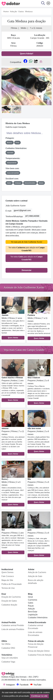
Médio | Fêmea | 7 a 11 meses (39, 326)
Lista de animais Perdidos (12, 629)
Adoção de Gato (35, 576)
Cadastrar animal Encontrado (35, 626)
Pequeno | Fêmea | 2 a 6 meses (39, 490)
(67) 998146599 (32, 216)
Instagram (10, 685)
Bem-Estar (32, 612)
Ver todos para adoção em (27, 249)
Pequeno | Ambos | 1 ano (13, 389)
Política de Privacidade (11, 584)
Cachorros (32, 600)
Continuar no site (39, 696)
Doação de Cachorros (11, 597)
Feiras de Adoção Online (39, 651)
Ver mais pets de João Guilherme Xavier (26, 242)
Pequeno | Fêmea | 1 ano (13, 541)
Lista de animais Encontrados (35, 633)
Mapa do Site (7, 580)
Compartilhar (15, 62)
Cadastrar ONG (8, 648)
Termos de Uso (8, 588)
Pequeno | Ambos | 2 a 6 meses (39, 390)
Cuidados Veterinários (37, 617)
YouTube (37, 685)
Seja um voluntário (9, 658)
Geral (30, 597)
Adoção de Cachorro (37, 572)
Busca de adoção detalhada (35, 581)
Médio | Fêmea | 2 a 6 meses (13, 491)
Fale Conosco (7, 576)
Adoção (31, 609)
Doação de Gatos (9, 601)
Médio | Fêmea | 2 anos (13, 326)
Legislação (33, 615)
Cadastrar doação (9, 605)
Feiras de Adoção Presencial (35, 645)
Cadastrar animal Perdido (12, 625)
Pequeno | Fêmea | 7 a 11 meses (13, 441)
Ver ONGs (5, 644)
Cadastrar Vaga (8, 662)
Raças (31, 606)
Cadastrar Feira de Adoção (40, 655)
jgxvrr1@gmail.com (22, 210)
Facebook (23, 685)
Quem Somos (7, 572)
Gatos (30, 603)
